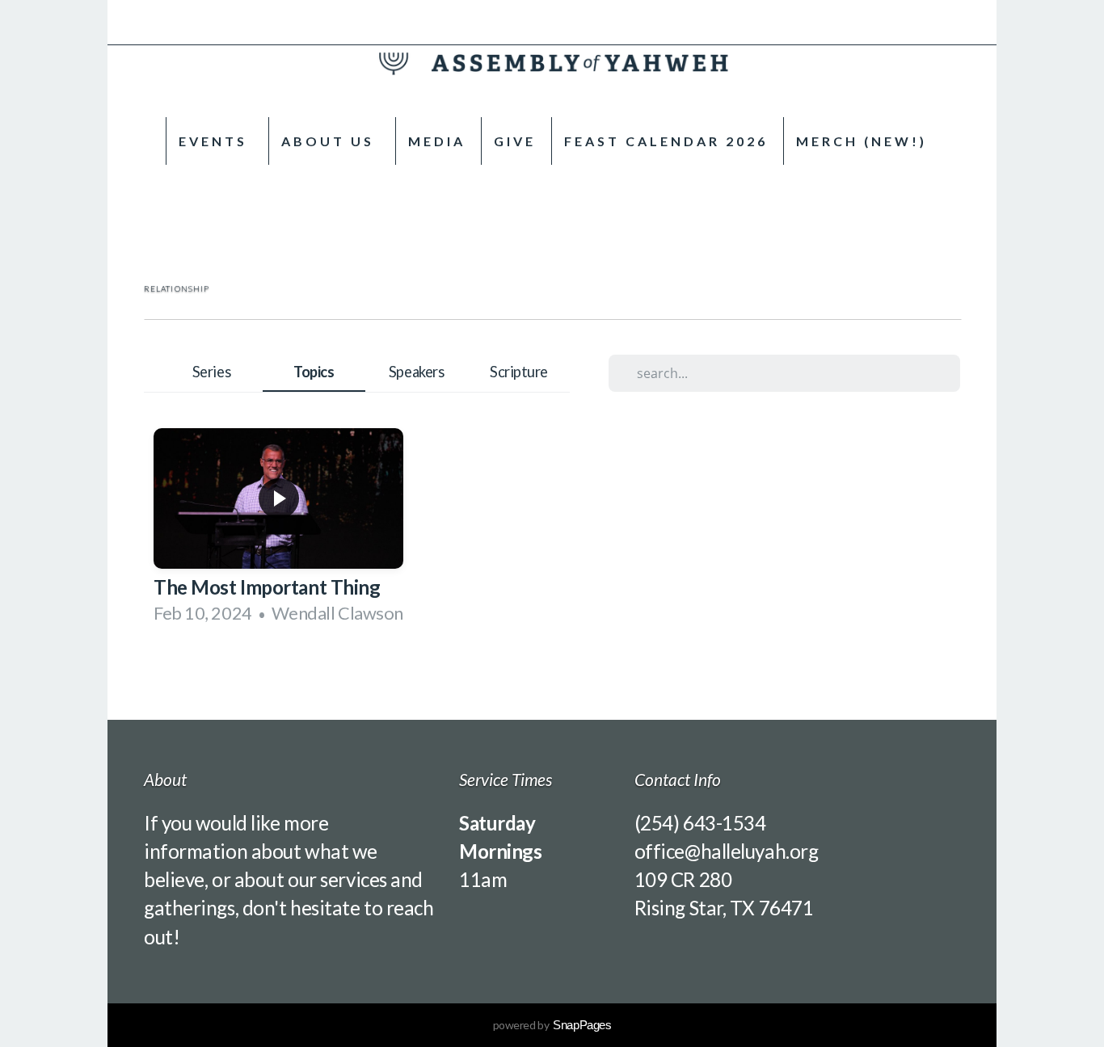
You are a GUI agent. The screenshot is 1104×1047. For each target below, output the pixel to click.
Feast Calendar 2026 (666, 141)
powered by (552, 1025)
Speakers (416, 372)
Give (515, 141)
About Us (330, 141)
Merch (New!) (861, 141)
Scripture (519, 372)
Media (437, 141)
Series (211, 372)
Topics (313, 372)
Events (216, 141)
